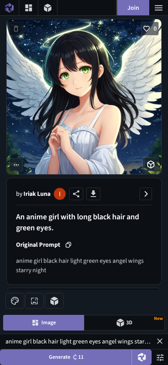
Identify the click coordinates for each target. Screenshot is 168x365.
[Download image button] (93, 194)
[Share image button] (76, 194)
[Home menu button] (9, 7)
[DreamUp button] (142, 357)
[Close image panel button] (145, 194)
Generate (66, 357)
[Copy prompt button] (68, 245)
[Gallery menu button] (28, 7)
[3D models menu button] (47, 7)
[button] (159, 341)
